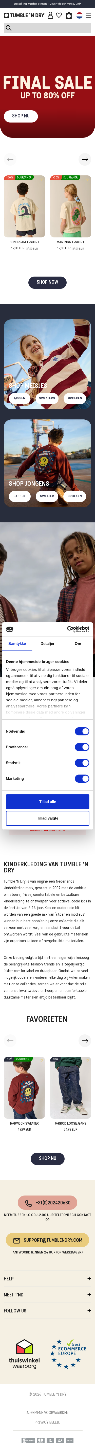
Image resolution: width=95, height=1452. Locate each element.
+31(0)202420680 (53, 1203)
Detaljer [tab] (47, 643)
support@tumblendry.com (53, 1240)
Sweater (47, 496)
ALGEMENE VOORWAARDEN (47, 1413)
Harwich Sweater (24, 1127)
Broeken (75, 398)
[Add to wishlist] (41, 179)
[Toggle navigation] (87, 15)
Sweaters (47, 398)
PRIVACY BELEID (48, 1422)
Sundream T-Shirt (24, 245)
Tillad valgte (47, 818)
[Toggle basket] (68, 15)
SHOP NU (20, 116)
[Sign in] (50, 15)
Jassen (19, 398)
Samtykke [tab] (17, 643)
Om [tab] (78, 643)
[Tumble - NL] (24, 15)
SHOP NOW (47, 282)
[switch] (82, 747)
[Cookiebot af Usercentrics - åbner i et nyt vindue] (67, 629)
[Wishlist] (59, 15)
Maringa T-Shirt (70, 245)
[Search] (47, 28)
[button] (85, 159)
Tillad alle (47, 801)
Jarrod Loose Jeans (70, 1127)
